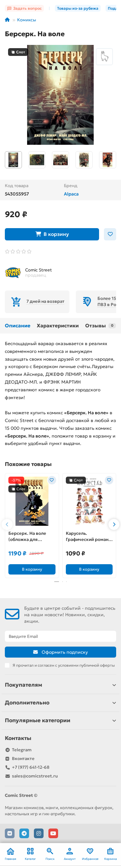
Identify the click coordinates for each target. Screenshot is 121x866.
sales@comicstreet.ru (35, 776)
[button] (7, 524)
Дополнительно (27, 702)
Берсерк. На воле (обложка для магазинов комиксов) (31, 537)
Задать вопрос (27, 8)
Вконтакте (23, 758)
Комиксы (26, 20)
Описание (17, 325)
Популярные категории (37, 720)
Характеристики (58, 325)
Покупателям (23, 684)
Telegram (22, 750)
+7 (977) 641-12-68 (30, 767)
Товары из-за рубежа (77, 8)
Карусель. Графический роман (87, 536)
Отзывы (99, 325)
